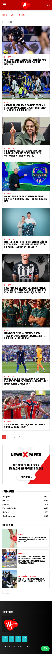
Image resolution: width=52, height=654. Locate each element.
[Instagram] (11, 639)
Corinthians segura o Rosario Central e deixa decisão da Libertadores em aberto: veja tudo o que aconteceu (25, 108)
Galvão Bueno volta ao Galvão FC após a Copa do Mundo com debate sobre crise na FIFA (25, 199)
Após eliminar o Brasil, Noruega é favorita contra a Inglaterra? (26, 425)
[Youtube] (24, 639)
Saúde (20, 534)
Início (4, 15)
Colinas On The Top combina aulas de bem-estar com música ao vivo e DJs (32, 580)
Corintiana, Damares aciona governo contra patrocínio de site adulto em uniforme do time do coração (23, 153)
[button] (45, 648)
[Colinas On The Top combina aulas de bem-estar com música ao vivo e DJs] (9, 579)
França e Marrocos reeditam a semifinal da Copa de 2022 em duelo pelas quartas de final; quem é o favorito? (26, 381)
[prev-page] (3, 592)
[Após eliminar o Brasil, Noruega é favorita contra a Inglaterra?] (26, 404)
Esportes (9, 57)
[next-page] (19, 436)
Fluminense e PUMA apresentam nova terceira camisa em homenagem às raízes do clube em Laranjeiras (25, 336)
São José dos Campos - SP (29, 576)
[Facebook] (5, 639)
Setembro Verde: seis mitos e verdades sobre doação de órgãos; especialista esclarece (32, 539)
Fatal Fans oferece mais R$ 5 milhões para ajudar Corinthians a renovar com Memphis (25, 62)
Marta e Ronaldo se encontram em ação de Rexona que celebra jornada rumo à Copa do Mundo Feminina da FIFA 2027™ (25, 244)
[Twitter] (18, 639)
